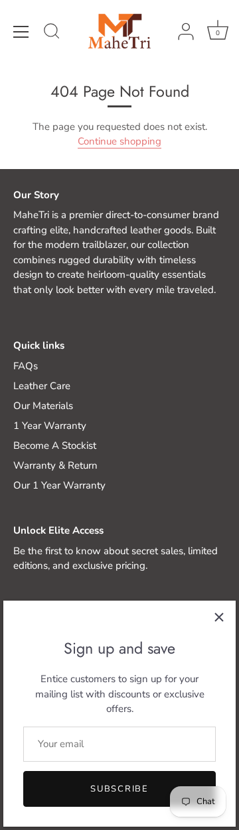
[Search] (51, 33)
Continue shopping (119, 141)
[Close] (219, 617)
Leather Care (41, 385)
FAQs (25, 366)
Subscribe (119, 789)
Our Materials (43, 405)
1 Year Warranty (49, 425)
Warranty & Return (55, 465)
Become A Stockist (54, 445)
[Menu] (21, 31)
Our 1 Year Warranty (59, 485)
